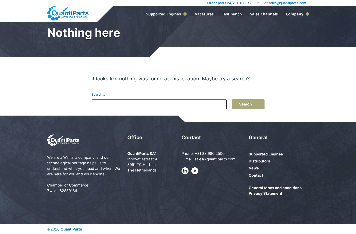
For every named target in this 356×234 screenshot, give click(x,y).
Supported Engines (163, 14)
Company (294, 14)
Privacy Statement (265, 193)
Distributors (259, 161)
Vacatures (204, 14)
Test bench (232, 14)
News (254, 168)
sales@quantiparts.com (287, 3)
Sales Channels (264, 14)
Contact (256, 175)
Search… (98, 94)
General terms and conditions (275, 188)
